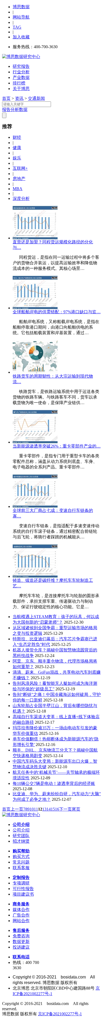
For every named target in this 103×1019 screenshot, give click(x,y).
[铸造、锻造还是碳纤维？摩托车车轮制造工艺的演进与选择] (35, 576)
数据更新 (21, 941)
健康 (17, 147)
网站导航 (21, 17)
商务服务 (21, 904)
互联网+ (20, 168)
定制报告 (21, 877)
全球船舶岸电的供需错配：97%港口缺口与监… (57, 312)
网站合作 (21, 920)
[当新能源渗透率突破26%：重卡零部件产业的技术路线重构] (35, 442)
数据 (23, 109)
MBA (17, 188)
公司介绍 (21, 824)
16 (57, 809)
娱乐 (17, 158)
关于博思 (21, 88)
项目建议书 (23, 894)
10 (32, 809)
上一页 (17, 809)
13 (44, 809)
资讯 (19, 98)
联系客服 (21, 867)
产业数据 (21, 77)
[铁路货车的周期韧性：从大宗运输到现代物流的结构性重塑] (35, 372)
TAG (17, 27)
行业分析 (21, 72)
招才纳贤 (21, 841)
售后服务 (21, 930)
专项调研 (21, 883)
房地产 (19, 178)
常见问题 (21, 862)
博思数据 (21, 7)
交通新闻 (36, 98)
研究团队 (21, 835)
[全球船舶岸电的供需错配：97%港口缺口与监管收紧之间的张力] (35, 308)
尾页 (76, 809)
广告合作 (21, 915)
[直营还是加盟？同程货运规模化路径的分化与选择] (35, 238)
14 (48, 809)
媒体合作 (21, 909)
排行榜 (19, 83)
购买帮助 (21, 851)
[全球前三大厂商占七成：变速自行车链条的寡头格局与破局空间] (35, 506)
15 (53, 809)
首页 (6, 98)
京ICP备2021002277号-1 (60, 1014)
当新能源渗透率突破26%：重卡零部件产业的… (57, 446)
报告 (6, 109)
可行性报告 (23, 888)
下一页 (65, 809)
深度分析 (21, 198)
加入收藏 (21, 37)
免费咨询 (21, 936)
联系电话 (21, 957)
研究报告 (21, 66)
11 (36, 809)
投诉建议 (21, 947)
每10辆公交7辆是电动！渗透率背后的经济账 (54, 783)
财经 (17, 137)
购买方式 (21, 856)
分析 (15, 109)
